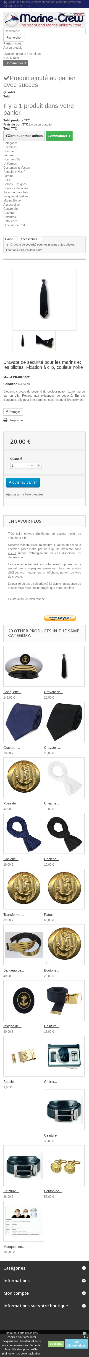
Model (7, 377)
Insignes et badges (16, 196)
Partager (14, 412)
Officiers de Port (14, 225)
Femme (8, 155)
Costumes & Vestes (16, 167)
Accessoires (11, 204)
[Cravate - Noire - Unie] (64, 722)
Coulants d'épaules (15, 188)
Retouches (10, 221)
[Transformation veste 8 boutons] (23, 889)
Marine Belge (12, 200)
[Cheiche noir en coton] (64, 833)
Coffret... (50, 1082)
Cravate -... (11, 747)
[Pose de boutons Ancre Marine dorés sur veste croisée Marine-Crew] (23, 777)
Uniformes (10, 163)
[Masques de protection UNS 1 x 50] (23, 1221)
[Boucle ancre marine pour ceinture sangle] (23, 1056)
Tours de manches (15, 192)
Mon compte (16, 1293)
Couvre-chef (11, 208)
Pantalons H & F (14, 171)
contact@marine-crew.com (63, 2)
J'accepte (56, 1343)
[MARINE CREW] (44, 20)
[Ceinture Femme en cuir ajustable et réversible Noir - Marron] (64, 1110)
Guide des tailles (18, 2)
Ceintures (9, 217)
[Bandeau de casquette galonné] (23, 945)
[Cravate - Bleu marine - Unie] (23, 722)
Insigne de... (12, 1026)
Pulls (6, 180)
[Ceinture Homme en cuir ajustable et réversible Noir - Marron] (23, 1165)
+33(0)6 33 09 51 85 (16, 6)
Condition (10, 384)
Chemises (10, 147)
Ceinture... (51, 1026)
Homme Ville (11, 159)
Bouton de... (53, 1191)
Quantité (16, 459)
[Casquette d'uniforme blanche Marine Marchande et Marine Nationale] (23, 666)
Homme (8, 151)
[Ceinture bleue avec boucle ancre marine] (64, 1000)
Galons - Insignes (15, 184)
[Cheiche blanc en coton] (64, 777)
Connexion (38, 2)
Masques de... (14, 1247)
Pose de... (10, 803)
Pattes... (50, 915)
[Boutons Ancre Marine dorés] (64, 945)
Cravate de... (53, 692)
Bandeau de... (13, 970)
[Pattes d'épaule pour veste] (64, 889)
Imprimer (16, 420)
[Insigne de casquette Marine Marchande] (23, 1000)
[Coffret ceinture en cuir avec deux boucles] (64, 1056)
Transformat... (13, 915)
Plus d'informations (76, 1343)
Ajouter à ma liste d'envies (24, 494)
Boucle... (9, 1082)
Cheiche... (51, 803)
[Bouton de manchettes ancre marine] (64, 1165)
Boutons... (51, 970)
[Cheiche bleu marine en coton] (23, 833)
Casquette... (12, 692)
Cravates (9, 213)
